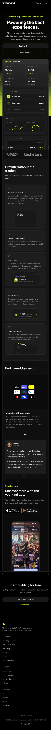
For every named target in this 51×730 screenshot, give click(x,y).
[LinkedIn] (29, 724)
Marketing (6, 649)
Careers (5, 697)
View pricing (24, 605)
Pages (4, 653)
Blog (4, 693)
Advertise (6, 705)
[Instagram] (25, 724)
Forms (4, 657)
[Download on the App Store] (12, 510)
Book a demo (25, 52)
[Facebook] (22, 724)
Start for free (24, 46)
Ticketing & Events (9, 641)
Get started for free (26, 599)
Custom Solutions (9, 679)
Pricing (5, 683)
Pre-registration (8, 661)
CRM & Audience (8, 645)
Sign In (38, 3)
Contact (5, 701)
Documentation (8, 675)
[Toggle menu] (47, 3)
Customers (6, 671)
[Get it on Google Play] (29, 510)
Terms (29, 716)
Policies (22, 716)
